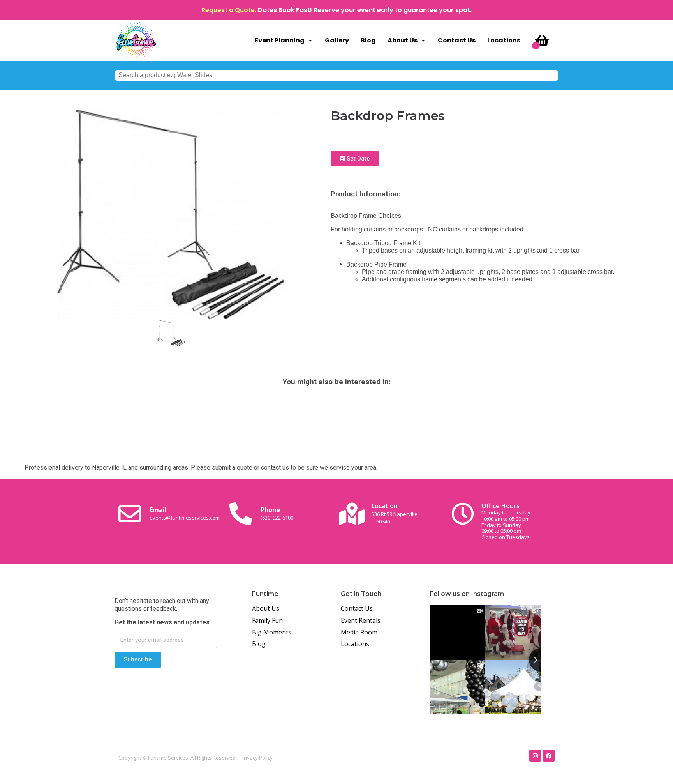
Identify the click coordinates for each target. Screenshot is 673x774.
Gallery (337, 40)
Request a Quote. (228, 9)
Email (185, 513)
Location (395, 513)
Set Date (357, 158)
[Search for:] (336, 75)
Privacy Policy (257, 757)
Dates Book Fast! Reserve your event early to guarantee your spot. (365, 9)
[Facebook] (549, 756)
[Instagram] (535, 756)
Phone (277, 513)
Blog (368, 40)
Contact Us (457, 40)
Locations (503, 40)
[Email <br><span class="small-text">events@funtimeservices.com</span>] (129, 513)
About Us (403, 40)
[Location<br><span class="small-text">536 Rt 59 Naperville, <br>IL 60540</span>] (351, 513)
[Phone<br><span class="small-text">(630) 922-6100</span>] (240, 513)
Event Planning (280, 40)
